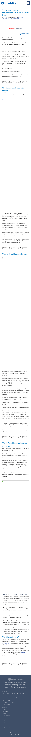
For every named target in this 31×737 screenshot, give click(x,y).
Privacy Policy (11, 734)
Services (5, 709)
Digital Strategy (6, 727)
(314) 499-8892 (6, 700)
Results (4, 713)
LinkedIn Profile (6, 704)
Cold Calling (6, 725)
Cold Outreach (6, 723)
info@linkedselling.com (8, 702)
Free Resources (6, 715)
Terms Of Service (19, 734)
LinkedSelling (5, 643)
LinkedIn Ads (6, 721)
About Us (5, 711)
